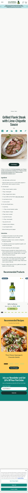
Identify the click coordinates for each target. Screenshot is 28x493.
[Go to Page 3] (9, 312)
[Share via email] (20, 131)
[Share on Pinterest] (16, 131)
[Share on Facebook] (2, 131)
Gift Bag (9, 6)
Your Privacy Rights (14, 481)
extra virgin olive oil (20, 196)
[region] (14, 480)
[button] (2, 2)
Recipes (12, 111)
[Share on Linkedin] (11, 131)
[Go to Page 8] (26, 312)
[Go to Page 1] (2, 312)
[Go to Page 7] (23, 312)
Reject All (14, 485)
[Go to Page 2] (6, 312)
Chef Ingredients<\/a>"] (10, 173)
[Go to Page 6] (19, 312)
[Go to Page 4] (12, 312)
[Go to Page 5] (16, 312)
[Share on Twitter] (7, 131)
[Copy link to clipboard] (25, 131)
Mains (16, 111)
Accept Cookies (14, 489)
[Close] (26, 470)
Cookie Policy (21, 478)
